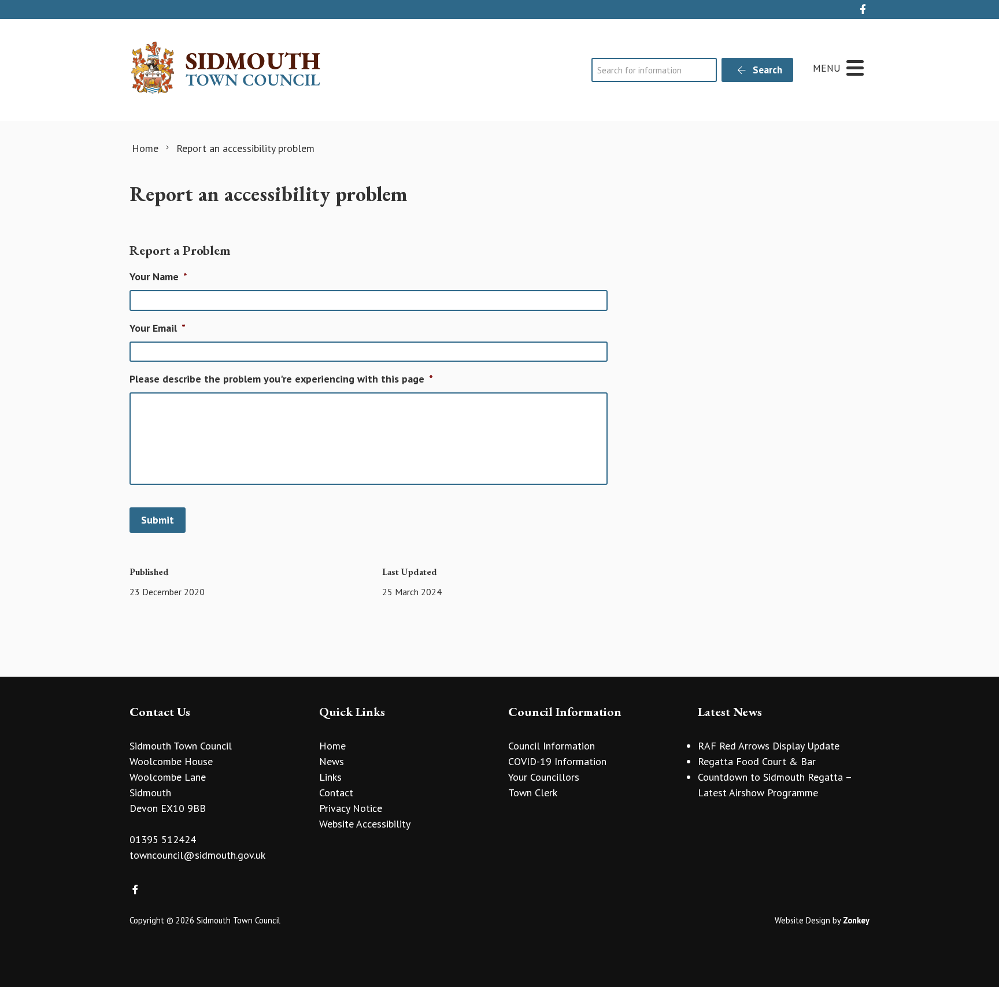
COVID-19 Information (557, 761)
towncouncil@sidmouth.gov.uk (197, 855)
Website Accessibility (364, 823)
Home (332, 745)
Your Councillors (543, 777)
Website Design (802, 920)
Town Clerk (532, 792)
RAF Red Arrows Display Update (768, 745)
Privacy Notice (350, 808)
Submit (157, 519)
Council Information (551, 745)
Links (330, 777)
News (331, 761)
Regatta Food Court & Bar (757, 761)
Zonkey (856, 920)
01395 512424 (163, 839)
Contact (336, 792)
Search (766, 70)
